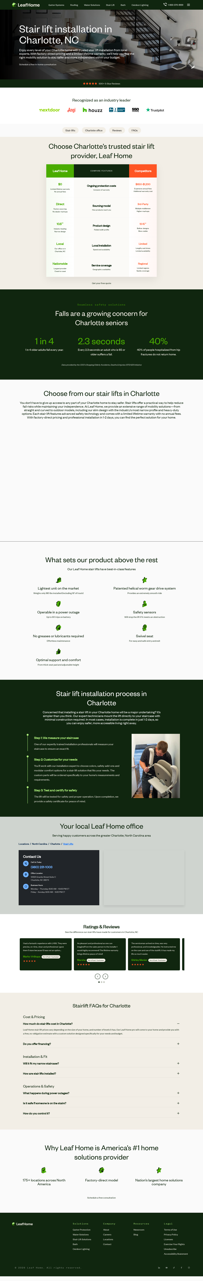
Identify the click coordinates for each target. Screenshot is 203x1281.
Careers (107, 1234)
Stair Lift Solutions (82, 1239)
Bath (123, 4)
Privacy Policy (171, 1234)
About (106, 1229)
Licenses (168, 1239)
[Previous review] (97, 976)
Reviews (117, 130)
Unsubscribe (170, 1248)
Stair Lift (110, 4)
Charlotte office (93, 130)
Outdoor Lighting (140, 4)
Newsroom (139, 1229)
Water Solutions (92, 4)
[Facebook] (181, 1268)
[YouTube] (166, 1268)
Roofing (74, 4)
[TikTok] (174, 1268)
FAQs (135, 130)
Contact (107, 1244)
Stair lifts (70, 130)
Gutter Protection (81, 1229)
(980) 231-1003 (41, 867)
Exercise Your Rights (174, 1244)
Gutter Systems (56, 4)
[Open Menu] (188, 4)
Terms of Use (170, 1229)
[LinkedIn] (159, 1268)
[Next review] (105, 976)
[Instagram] (189, 1268)
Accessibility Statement (176, 1253)
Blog (136, 1234)
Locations (108, 1239)
